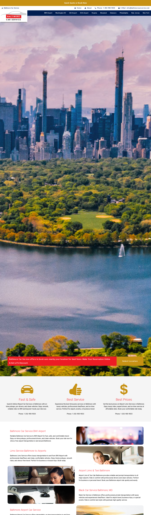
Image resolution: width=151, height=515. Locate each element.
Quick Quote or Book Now (75, 3)
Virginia (94, 13)
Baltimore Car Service (11, 8)
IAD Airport (73, 13)
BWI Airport (48, 13)
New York (146, 13)
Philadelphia (124, 13)
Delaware (113, 13)
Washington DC (60, 13)
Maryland (103, 13)
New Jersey (135, 13)
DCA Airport (84, 13)
